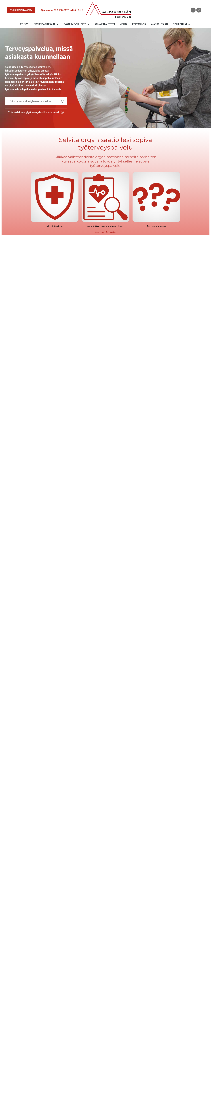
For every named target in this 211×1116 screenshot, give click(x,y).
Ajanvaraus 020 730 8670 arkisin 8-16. (62, 10)
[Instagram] (198, 10)
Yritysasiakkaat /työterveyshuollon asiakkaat (33, 112)
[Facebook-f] (193, 10)
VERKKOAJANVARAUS (21, 10)
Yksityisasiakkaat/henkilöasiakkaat (32, 101)
